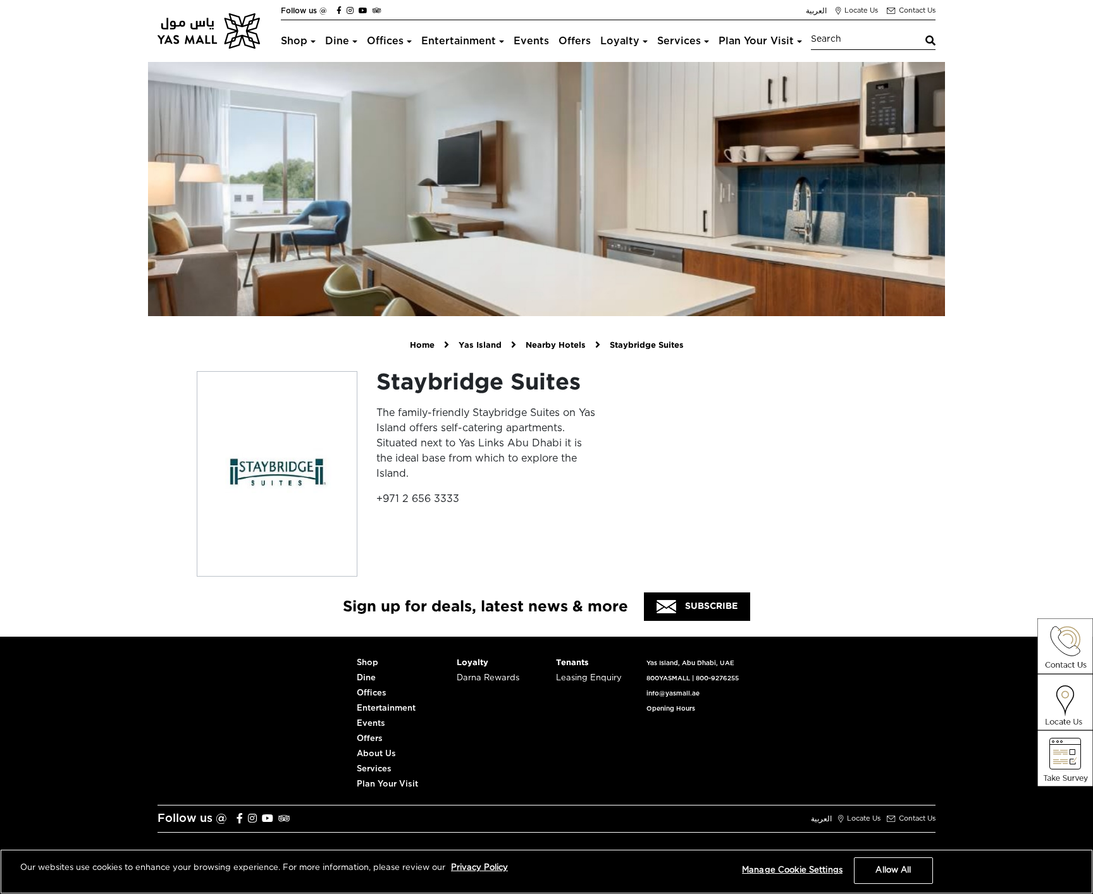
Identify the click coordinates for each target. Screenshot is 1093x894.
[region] (546, 871)
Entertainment (458, 41)
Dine (337, 41)
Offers (575, 41)
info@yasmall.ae (673, 693)
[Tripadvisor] (377, 11)
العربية (816, 11)
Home (422, 345)
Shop (294, 41)
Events (531, 41)
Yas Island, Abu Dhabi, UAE (690, 663)
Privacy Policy (479, 868)
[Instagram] (350, 11)
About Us (376, 754)
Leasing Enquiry (589, 678)
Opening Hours (670, 709)
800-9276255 (717, 678)
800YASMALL (668, 678)
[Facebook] (339, 11)
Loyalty (619, 41)
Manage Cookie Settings (792, 870)
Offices (385, 41)
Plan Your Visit (756, 41)
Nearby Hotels (556, 345)
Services (679, 41)
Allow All (893, 870)
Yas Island (480, 345)
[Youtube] (363, 11)
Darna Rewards (488, 678)
